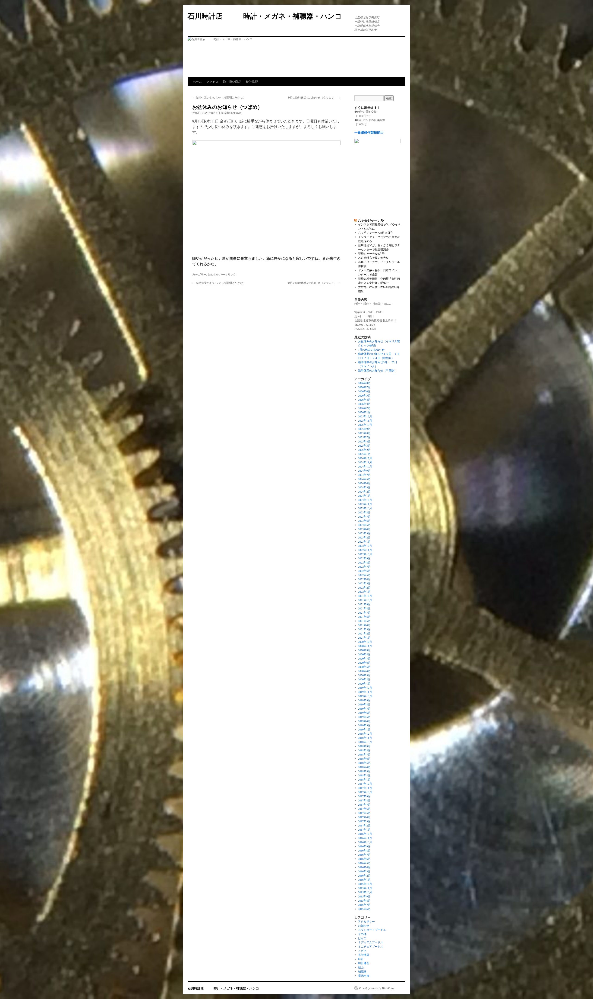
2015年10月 (365, 892)
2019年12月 (365, 687)
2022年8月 (364, 562)
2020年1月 (364, 683)
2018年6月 (364, 758)
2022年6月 (364, 571)
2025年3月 (364, 445)
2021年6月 (364, 616)
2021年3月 (364, 629)
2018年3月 (364, 771)
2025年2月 (364, 449)
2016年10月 (365, 842)
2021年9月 (364, 604)
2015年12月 (365, 884)
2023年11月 (365, 504)
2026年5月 (364, 395)
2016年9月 (364, 846)
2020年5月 (364, 667)
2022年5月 (364, 575)
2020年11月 (365, 646)
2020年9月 (364, 650)
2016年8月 (364, 850)
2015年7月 (364, 904)
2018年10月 (365, 742)
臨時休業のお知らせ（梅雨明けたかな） (219, 97)
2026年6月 (364, 391)
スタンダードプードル (372, 930)
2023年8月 (364, 512)
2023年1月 (364, 541)
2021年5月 (364, 621)
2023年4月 (364, 529)
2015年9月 (364, 896)
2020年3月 (364, 675)
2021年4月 (364, 625)
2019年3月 (364, 725)
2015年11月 (365, 888)
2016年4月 (364, 867)
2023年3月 (364, 533)
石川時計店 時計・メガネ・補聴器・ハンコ (268, 16)
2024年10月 (365, 466)
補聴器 (362, 971)
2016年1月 (364, 879)
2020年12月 (365, 642)
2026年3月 (364, 404)
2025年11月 (365, 420)
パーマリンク (227, 274)
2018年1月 (364, 779)
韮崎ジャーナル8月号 (371, 253)
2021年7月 (364, 612)
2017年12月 (365, 783)
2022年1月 (364, 591)
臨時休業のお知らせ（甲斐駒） (377, 370)
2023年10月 (365, 508)
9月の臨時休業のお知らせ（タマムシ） (314, 97)
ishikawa (236, 113)
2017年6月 (364, 808)
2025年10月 (365, 424)
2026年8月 (364, 383)
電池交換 (363, 975)
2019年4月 (364, 721)
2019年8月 (364, 704)
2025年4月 (364, 441)
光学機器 (363, 955)
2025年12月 (365, 416)
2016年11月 (365, 838)
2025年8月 (364, 433)
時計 (361, 959)
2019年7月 (364, 708)
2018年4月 (364, 767)
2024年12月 (365, 458)
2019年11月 (365, 692)
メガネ (362, 950)
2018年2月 (364, 775)
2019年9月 (364, 700)
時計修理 (252, 81)
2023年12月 (365, 500)
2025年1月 (364, 454)
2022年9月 (364, 558)
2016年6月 (364, 859)
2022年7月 (364, 566)
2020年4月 (364, 671)
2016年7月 (364, 854)
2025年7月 (364, 437)
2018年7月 (364, 754)
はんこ (362, 938)
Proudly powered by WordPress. (377, 988)
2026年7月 (364, 387)
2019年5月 (364, 717)
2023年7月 (364, 516)
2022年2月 (364, 587)
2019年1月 (364, 729)
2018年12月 (365, 733)
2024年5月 (364, 479)
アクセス (212, 81)
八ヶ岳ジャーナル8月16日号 (375, 232)
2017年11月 (365, 788)
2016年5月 (364, 863)
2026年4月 (364, 399)
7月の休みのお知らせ (371, 349)
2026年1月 (364, 412)
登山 (361, 967)
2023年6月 (364, 520)
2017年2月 (364, 825)
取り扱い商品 (232, 81)
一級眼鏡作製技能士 (369, 132)
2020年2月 (364, 679)
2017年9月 (364, 796)
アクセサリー (366, 921)
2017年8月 (364, 800)
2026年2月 (364, 408)
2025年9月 (364, 429)
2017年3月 (364, 821)
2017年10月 (365, 792)
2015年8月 (364, 900)
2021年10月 (365, 600)
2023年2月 (364, 537)
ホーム (197, 81)
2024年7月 (364, 475)
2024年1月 (364, 495)
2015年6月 (364, 909)
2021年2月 (364, 633)
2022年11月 (365, 550)
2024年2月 (364, 491)
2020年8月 (364, 654)
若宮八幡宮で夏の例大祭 (373, 257)
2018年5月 (364, 763)
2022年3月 (364, 583)
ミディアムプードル (370, 942)
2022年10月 (365, 554)
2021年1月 (364, 637)
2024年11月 (365, 462)
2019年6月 (364, 712)
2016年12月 (365, 834)
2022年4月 (364, 579)
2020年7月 (364, 658)
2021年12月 (365, 596)
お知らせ (213, 274)
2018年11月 (365, 738)
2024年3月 (364, 487)
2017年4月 (364, 817)
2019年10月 (365, 696)
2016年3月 (364, 871)
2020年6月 (364, 662)
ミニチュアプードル (370, 946)
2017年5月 (364, 813)
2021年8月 (364, 608)
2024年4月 (364, 483)
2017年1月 (364, 829)
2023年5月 (364, 525)
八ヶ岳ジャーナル (371, 220)
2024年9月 (364, 470)
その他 (362, 934)
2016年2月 (364, 875)
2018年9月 (364, 746)
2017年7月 (364, 804)
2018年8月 (364, 750)
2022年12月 (365, 546)
